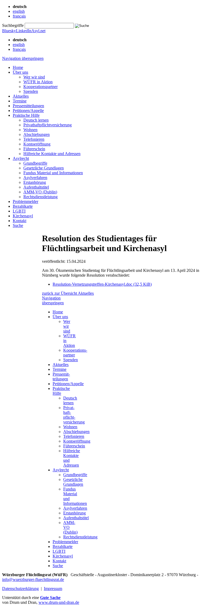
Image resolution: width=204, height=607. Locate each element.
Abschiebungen (36, 134)
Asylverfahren (35, 177)
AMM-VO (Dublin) (40, 192)
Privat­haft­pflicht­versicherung (47, 125)
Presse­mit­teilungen (28, 105)
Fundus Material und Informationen (53, 173)
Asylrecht (21, 158)
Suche (18, 225)
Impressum (53, 588)
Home (18, 67)
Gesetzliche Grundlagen (43, 168)
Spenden (30, 91)
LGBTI (19, 211)
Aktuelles (21, 96)
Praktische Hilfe (26, 115)
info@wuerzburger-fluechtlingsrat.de (33, 579)
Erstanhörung (34, 182)
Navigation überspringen (23, 58)
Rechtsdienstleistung (40, 196)
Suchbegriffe (13, 25)
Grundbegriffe (35, 163)
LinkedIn (23, 30)
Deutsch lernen (36, 120)
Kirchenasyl (23, 216)
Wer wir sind (34, 77)
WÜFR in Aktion (38, 82)
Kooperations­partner (40, 86)
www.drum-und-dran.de (59, 602)
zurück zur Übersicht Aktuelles (68, 293)
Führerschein (34, 149)
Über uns (20, 72)
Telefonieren (33, 139)
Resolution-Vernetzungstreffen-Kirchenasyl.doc (102, 284)
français (19, 16)
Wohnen (30, 129)
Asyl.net (38, 30)
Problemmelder (25, 201)
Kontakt (19, 220)
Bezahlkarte (23, 206)
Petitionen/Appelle (28, 110)
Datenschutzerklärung (20, 588)
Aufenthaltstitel (36, 187)
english (19, 11)
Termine (20, 101)
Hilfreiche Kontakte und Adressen (51, 153)
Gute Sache (50, 597)
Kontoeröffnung (36, 144)
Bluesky (9, 30)
